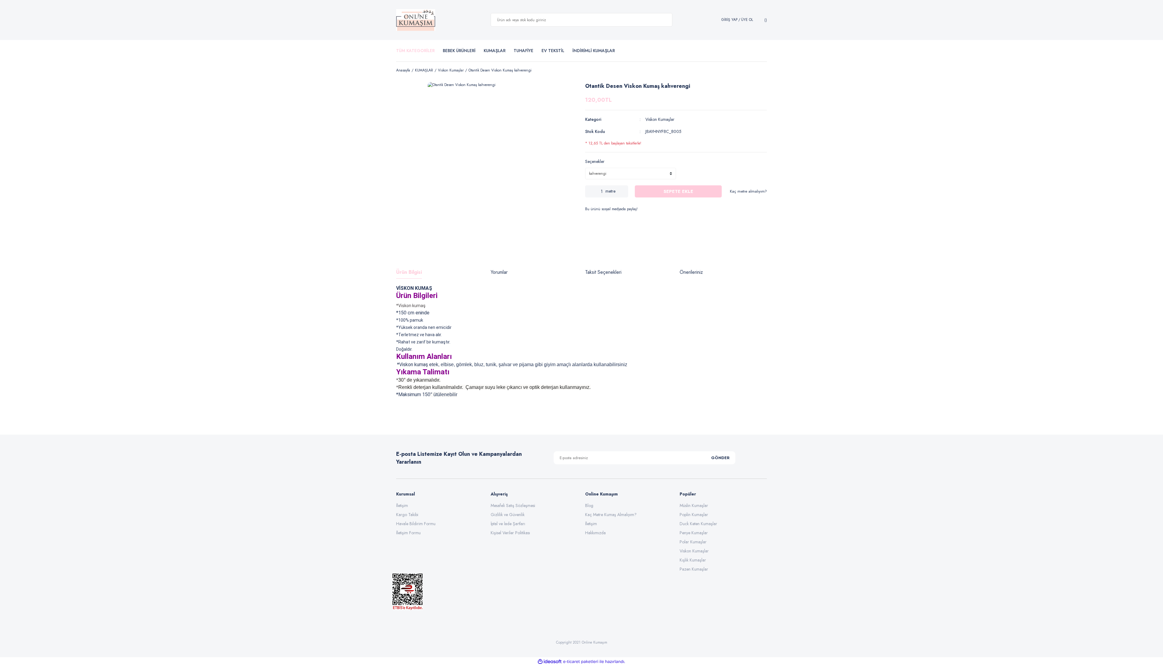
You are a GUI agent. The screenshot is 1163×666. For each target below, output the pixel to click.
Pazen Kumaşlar (694, 569)
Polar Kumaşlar (693, 542)
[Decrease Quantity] (589, 191)
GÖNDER (720, 458)
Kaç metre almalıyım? (748, 191)
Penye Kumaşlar (694, 533)
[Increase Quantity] (623, 191)
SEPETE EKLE (678, 191)
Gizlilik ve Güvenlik (508, 515)
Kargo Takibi (407, 515)
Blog (589, 505)
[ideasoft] (550, 661)
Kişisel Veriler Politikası (510, 533)
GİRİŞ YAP (729, 19)
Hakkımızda (595, 533)
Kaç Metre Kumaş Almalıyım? (611, 515)
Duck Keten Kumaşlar (698, 524)
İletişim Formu (408, 533)
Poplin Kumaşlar (694, 515)
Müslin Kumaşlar (694, 505)
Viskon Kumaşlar (659, 119)
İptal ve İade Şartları (508, 524)
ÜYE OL (747, 19)
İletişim (402, 505)
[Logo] (415, 20)
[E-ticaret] (580, 661)
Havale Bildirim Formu (416, 524)
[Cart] (765, 20)
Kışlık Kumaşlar (693, 560)
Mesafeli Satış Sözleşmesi (513, 505)
